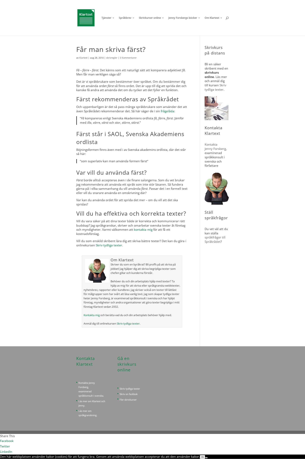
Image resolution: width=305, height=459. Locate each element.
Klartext (83, 57)
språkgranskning (87, 415)
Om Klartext (212, 18)
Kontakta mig (92, 315)
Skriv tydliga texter (109, 245)
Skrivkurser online (150, 18)
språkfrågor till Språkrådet (215, 239)
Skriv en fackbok (129, 394)
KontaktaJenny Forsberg (215, 146)
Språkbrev (125, 18)
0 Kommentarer (128, 57)
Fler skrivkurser (128, 399)
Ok (202, 457)
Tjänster (106, 18)
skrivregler (111, 57)
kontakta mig (143, 230)
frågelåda (167, 111)
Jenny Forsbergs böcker (182, 18)
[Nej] (206, 457)
